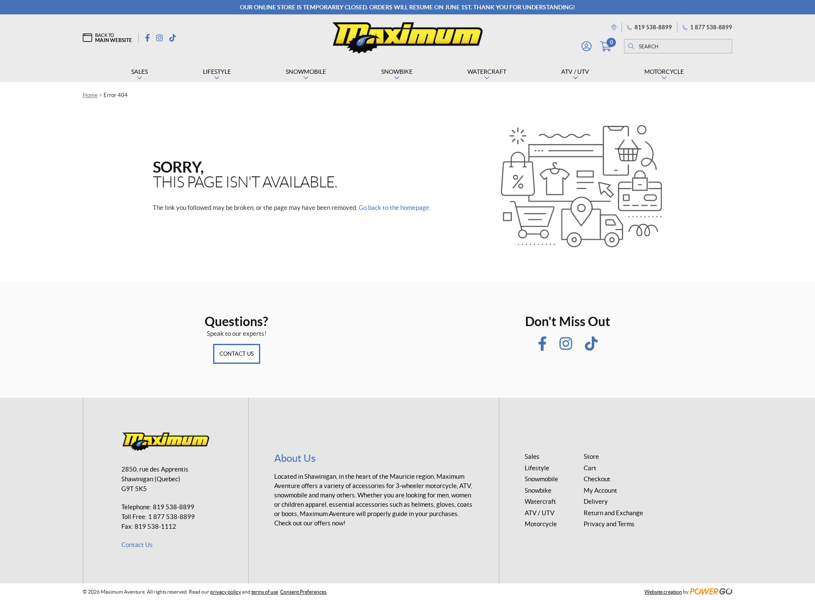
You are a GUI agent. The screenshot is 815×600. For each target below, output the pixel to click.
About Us (294, 458)
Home (90, 95)
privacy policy (225, 591)
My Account (600, 490)
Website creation (663, 591)
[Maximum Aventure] (407, 38)
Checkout (597, 479)
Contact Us (236, 354)
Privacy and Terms (609, 523)
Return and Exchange (613, 512)
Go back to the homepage (394, 207)
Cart (590, 468)
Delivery (596, 501)
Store (591, 456)
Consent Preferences (303, 591)
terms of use (264, 591)
